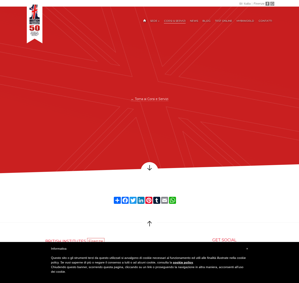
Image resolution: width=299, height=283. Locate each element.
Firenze (259, 3)
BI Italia (245, 3)
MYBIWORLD (245, 20)
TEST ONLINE (223, 20)
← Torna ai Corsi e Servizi (149, 99)
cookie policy (183, 262)
